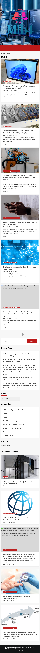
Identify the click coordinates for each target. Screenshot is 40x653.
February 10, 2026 (13, 90)
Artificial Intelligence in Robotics (11, 171)
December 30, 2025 (13, 182)
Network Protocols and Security (13, 428)
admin (5, 90)
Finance (5, 417)
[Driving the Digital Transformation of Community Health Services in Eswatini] (20, 503)
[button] (3, 47)
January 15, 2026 (13, 135)
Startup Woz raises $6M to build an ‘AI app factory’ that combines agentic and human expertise (17, 314)
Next (24, 334)
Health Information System (9, 262)
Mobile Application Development (11, 217)
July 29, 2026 (12, 485)
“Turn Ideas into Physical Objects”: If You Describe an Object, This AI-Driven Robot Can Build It (19, 177)
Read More (5, 100)
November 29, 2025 (13, 226)
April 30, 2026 (12, 522)
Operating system (7, 81)
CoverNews (28, 648)
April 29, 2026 (12, 564)
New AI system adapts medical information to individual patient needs (17, 379)
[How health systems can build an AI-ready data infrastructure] (20, 252)
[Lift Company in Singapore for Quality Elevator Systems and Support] (20, 467)
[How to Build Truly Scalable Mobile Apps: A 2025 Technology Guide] (20, 207)
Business (5, 413)
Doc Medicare (5, 445)
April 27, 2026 (12, 638)
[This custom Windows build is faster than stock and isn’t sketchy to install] (20, 71)
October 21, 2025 (13, 318)
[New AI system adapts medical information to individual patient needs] (20, 581)
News (4, 432)
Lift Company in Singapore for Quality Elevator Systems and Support (18, 355)
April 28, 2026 (12, 600)
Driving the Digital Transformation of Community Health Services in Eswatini (19, 360)
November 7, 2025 (13, 271)
